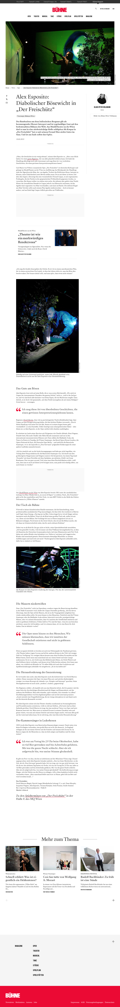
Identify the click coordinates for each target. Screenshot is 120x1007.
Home (7, 88)
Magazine (89, 16)
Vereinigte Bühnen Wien (25, 116)
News (13, 88)
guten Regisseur (33, 159)
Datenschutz (109, 1005)
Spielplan (67, 16)
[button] (96, 8)
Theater (36, 16)
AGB (83, 1005)
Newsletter (10, 1005)
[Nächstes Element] (113, 903)
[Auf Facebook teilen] (7, 96)
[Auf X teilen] (7, 99)
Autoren (29, 1005)
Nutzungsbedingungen (94, 1005)
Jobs (35, 1005)
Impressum (75, 1005)
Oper (29, 16)
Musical (45, 16)
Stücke (59, 16)
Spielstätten (78, 16)
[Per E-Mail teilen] (7, 103)
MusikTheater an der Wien (28, 495)
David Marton (28, 420)
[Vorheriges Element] (7, 903)
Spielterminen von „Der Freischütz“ (45, 798)
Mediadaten (20, 1005)
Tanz (52, 16)
